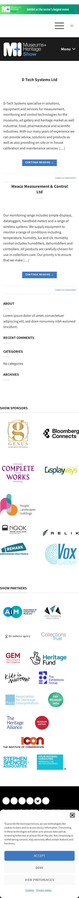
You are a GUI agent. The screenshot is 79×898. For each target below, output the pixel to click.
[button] (72, 815)
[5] (39, 9)
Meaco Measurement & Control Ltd (39, 189)
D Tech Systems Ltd (39, 79)
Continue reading (39, 162)
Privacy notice (44, 890)
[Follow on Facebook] (22, 800)
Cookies (29, 890)
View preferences (39, 880)
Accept (39, 856)
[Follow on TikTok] (45, 800)
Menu (66, 48)
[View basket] (71, 25)
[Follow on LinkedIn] (6, 800)
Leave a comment (65, 178)
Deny (39, 868)
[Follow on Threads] (30, 800)
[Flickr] (37, 800)
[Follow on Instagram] (14, 800)
